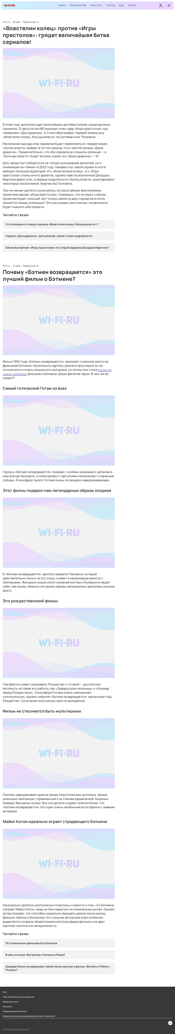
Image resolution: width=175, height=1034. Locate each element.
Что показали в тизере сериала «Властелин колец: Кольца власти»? (51, 224)
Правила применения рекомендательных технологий (29, 1016)
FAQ (5, 992)
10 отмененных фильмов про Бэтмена (31, 943)
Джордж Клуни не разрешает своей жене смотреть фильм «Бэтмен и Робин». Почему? (58, 968)
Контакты (7, 1006)
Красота (96, 5)
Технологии (78, 5)
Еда (121, 5)
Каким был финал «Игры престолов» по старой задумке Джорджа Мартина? (57, 247)
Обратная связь (11, 1001)
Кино (62, 5)
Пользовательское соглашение (18, 997)
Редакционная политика (15, 1011)
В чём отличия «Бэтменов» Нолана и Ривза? (35, 955)
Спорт (132, 5)
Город (110, 5)
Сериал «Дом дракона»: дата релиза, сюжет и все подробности (48, 236)
